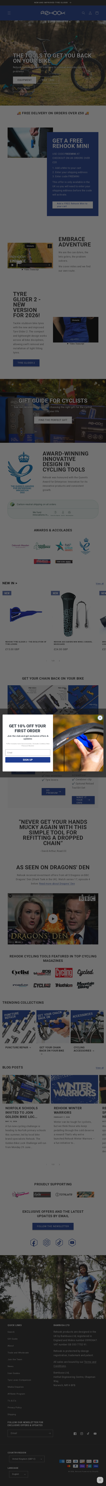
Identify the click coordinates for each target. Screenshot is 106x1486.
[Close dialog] (100, 718)
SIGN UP (28, 759)
